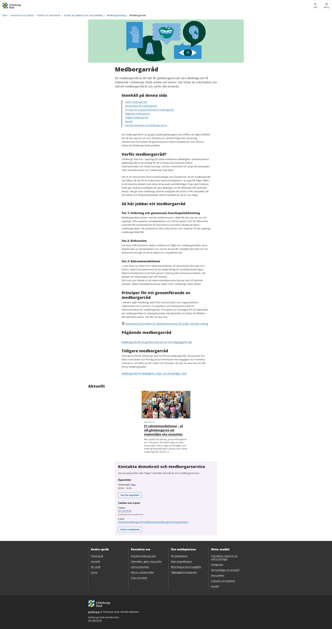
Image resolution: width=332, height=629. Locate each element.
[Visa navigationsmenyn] (326, 5)
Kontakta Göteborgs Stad (143, 556)
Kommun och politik (22, 15)
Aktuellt (129, 121)
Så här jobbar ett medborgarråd (141, 105)
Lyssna (94, 572)
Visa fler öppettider (129, 495)
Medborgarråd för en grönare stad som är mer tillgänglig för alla (157, 342)
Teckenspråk (97, 556)
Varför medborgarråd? (136, 102)
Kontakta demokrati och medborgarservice (146, 125)
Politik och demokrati (48, 15)
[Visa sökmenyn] (315, 5)
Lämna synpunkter (140, 566)
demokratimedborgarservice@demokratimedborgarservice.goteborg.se (153, 522)
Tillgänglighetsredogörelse (184, 572)
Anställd (215, 586)
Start (4, 15)
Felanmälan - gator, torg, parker (146, 561)
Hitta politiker (217, 575)
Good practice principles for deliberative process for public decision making (166, 323)
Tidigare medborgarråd (136, 117)
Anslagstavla (217, 564)
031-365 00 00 (124, 511)
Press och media (139, 577)
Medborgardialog (116, 15)
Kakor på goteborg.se (181, 561)
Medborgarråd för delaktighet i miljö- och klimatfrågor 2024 (154, 373)
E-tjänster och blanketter (223, 580)
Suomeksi (95, 561)
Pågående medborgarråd (137, 113)
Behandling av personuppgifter (186, 566)
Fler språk (95, 566)
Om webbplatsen (179, 556)
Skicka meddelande (130, 529)
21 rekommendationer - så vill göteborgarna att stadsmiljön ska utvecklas (163, 430)
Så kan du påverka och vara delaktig (83, 15)
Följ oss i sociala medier (142, 572)
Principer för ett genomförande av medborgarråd (149, 109)
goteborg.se (94, 611)
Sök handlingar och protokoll (225, 570)
